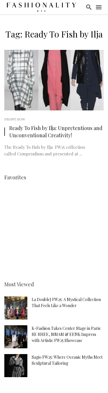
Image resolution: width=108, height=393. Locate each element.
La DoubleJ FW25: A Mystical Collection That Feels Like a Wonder (66, 302)
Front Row (14, 119)
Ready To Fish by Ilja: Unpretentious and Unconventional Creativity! (55, 131)
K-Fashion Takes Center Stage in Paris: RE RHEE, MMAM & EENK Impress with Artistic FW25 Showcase (66, 334)
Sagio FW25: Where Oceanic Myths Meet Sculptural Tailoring (67, 360)
